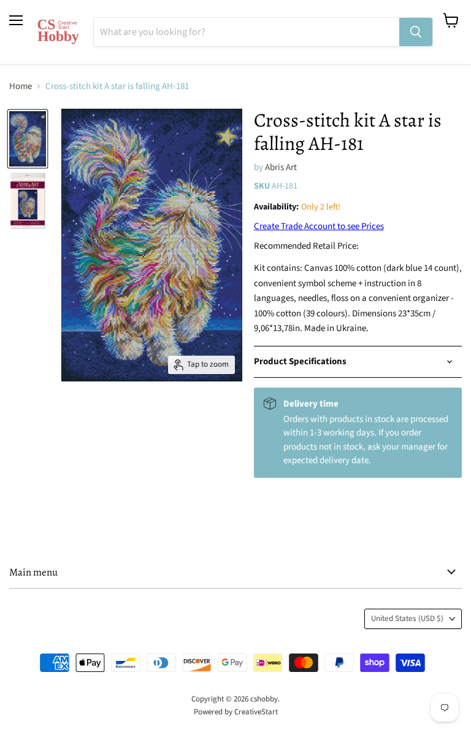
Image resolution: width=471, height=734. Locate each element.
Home (20, 86)
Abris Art (281, 167)
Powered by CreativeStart (236, 711)
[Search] (415, 32)
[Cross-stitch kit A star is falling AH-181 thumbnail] (27, 139)
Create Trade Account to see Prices (319, 226)
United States (407, 618)
